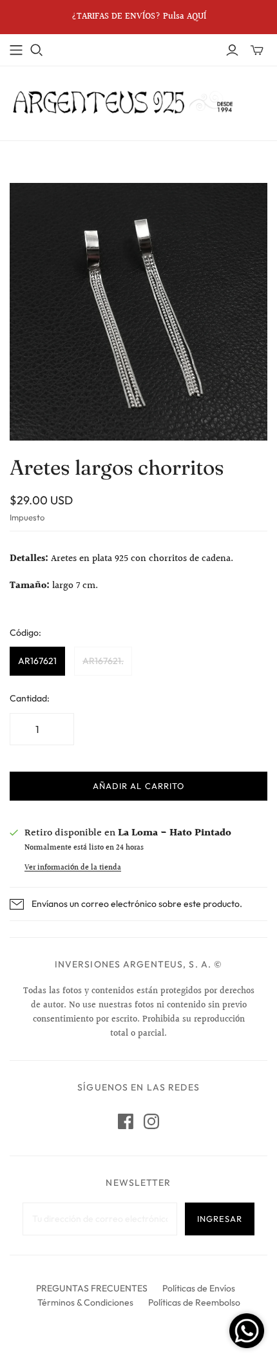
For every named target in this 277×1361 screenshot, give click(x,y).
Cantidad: (30, 698)
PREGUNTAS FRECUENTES (92, 1288)
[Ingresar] (232, 50)
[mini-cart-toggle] (257, 50)
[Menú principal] (16, 50)
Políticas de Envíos (198, 1288)
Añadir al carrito (138, 786)
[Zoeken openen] (36, 50)
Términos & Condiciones (85, 1302)
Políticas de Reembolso (194, 1302)
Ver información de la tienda (72, 868)
